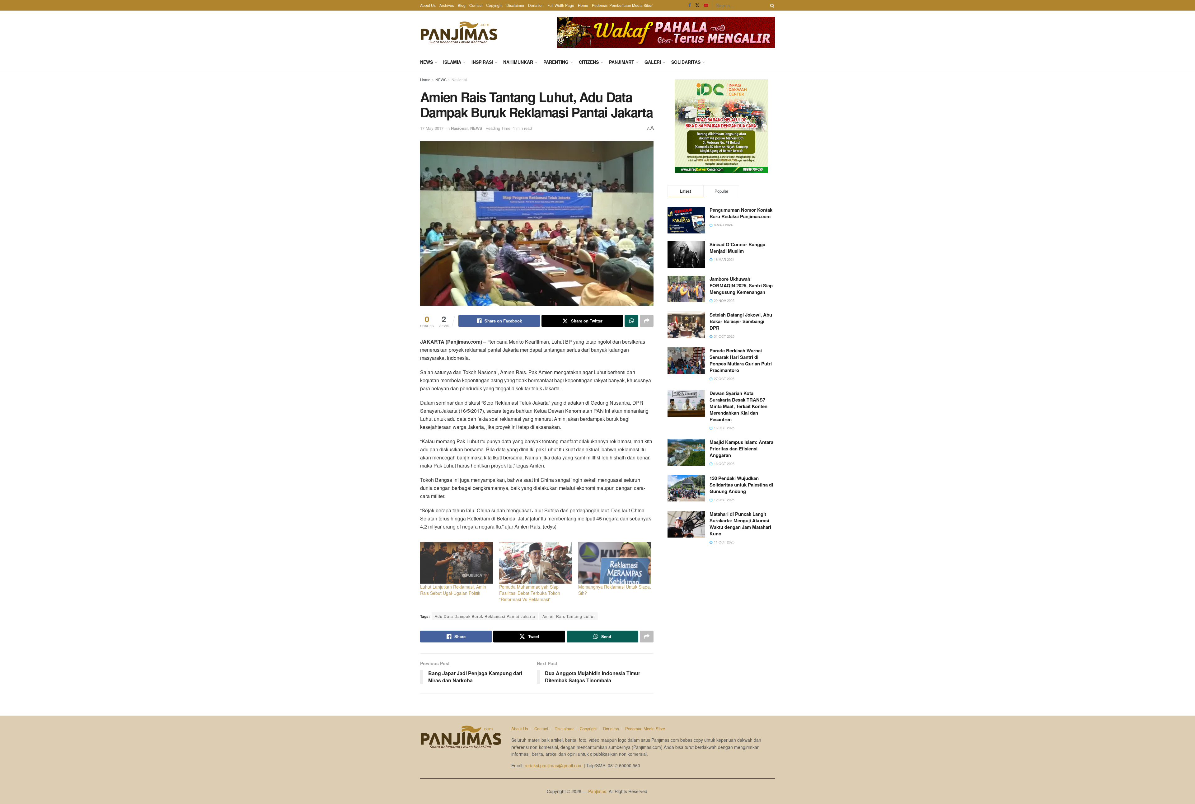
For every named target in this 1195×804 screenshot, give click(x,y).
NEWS (426, 62)
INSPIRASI (482, 62)
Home (583, 5)
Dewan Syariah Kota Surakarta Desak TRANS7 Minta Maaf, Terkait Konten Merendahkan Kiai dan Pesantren (738, 406)
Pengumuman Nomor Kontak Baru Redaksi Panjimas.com (741, 213)
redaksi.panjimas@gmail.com (554, 765)
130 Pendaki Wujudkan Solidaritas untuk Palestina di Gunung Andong (741, 485)
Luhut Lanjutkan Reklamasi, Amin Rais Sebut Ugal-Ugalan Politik (453, 590)
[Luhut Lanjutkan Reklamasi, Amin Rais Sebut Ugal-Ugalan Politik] (456, 563)
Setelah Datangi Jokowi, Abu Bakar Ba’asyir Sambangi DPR (741, 321)
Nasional (459, 79)
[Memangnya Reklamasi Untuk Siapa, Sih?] (614, 563)
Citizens (589, 62)
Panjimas (597, 791)
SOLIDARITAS (686, 62)
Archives (446, 5)
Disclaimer (515, 5)
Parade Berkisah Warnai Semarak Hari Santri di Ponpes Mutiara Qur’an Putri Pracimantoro (741, 360)
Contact (475, 5)
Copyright (494, 5)
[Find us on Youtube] (706, 5)
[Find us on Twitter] (697, 5)
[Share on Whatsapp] (631, 321)
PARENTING (556, 62)
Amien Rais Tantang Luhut (568, 616)
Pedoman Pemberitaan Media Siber (622, 5)
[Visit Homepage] (459, 32)
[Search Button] (771, 5)
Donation (536, 5)
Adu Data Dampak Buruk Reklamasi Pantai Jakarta (485, 616)
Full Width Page (560, 5)
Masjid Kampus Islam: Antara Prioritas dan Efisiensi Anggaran (741, 448)
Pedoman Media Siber (645, 728)
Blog (462, 5)
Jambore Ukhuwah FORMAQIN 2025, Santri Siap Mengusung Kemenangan (741, 285)
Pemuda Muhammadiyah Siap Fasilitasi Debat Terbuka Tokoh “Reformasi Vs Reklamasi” (529, 593)
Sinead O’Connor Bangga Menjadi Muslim (737, 247)
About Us (428, 5)
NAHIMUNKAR (518, 62)
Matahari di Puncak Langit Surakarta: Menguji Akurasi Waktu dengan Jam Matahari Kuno (740, 523)
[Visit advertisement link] (666, 32)
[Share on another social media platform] (647, 321)
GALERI (652, 62)
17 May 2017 (431, 128)
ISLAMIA (452, 62)
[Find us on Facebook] (689, 5)
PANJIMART (621, 62)
